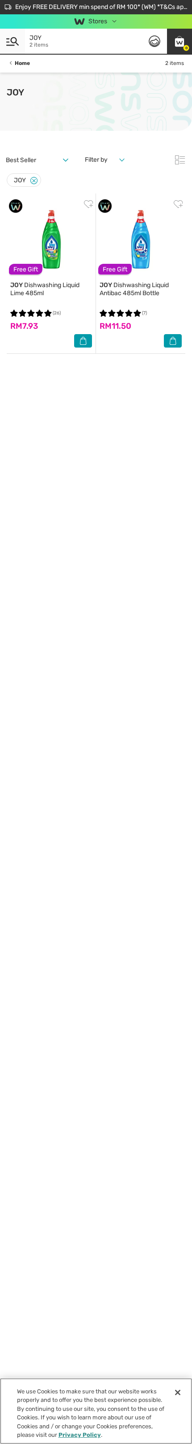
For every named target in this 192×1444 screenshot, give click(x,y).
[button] (179, 41)
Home (22, 63)
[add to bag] (83, 341)
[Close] (34, 180)
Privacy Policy (79, 1434)
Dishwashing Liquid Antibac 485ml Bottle (134, 289)
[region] (96, 1411)
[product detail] (51, 239)
